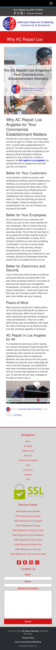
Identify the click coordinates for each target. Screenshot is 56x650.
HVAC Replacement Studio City (28, 544)
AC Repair (18, 415)
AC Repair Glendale (30, 631)
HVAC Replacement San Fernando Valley (28, 554)
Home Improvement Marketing (28, 641)
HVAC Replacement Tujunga (28, 525)
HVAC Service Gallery (28, 460)
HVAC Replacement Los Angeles (28, 520)
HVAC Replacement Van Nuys (28, 549)
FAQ (28, 479)
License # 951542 (34, 13)
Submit (28, 621)
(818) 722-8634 (36, 10)
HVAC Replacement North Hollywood (28, 535)
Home (28, 441)
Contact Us (28, 469)
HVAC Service (28, 450)
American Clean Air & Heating (30, 409)
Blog (28, 465)
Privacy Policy (28, 637)
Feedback (28, 474)
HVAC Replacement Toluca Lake (28, 539)
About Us (28, 455)
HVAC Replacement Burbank (28, 511)
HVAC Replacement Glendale (28, 516)
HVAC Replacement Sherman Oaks (28, 530)
